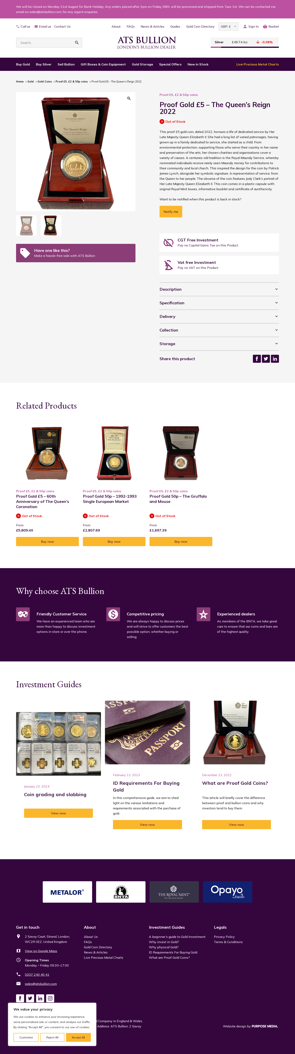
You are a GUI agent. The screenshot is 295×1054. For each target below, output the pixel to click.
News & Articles (152, 26)
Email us (45, 26)
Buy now (47, 542)
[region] (52, 1024)
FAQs (131, 26)
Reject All (52, 1037)
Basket (274, 26)
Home (20, 81)
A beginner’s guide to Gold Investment (177, 937)
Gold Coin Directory (200, 26)
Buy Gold (23, 64)
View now (58, 813)
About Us (91, 937)
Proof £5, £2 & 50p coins (72, 81)
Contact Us (62, 26)
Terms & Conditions (228, 942)
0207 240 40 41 (37, 975)
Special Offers (170, 64)
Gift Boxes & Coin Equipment (103, 64)
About (116, 26)
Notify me (171, 212)
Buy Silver (44, 64)
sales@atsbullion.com (41, 984)
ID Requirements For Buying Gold (173, 952)
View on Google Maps (41, 951)
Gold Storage (142, 64)
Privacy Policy (224, 937)
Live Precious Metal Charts (257, 64)
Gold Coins (45, 81)
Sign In (253, 26)
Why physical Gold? (164, 947)
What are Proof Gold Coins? (169, 958)
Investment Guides (167, 927)
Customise (26, 1037)
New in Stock (198, 64)
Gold (30, 81)
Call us (25, 26)
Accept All (78, 1037)
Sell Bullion (66, 64)
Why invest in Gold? (164, 942)
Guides (175, 26)
